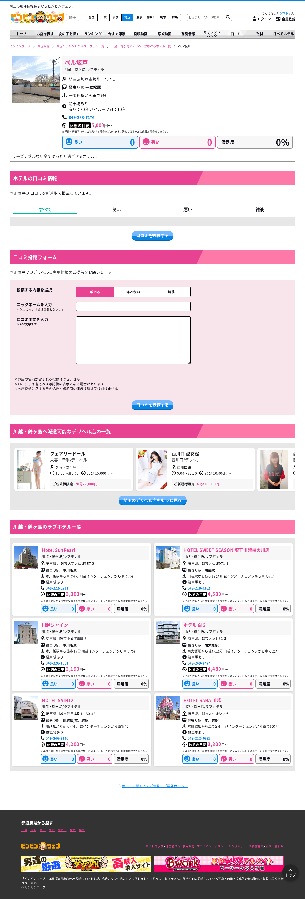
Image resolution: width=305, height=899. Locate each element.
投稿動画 (140, 33)
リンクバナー (238, 846)
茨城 (115, 17)
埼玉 (127, 17)
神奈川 (151, 17)
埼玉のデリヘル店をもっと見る (152, 500)
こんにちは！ (275, 13)
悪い (188, 209)
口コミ (236, 33)
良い (116, 209)
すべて (45, 209)
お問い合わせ (275, 846)
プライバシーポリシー (212, 846)
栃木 (163, 17)
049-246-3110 (57, 738)
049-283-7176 (82, 117)
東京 (139, 17)
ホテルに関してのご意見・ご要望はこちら (155, 785)
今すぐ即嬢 (117, 33)
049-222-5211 (57, 587)
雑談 (259, 209)
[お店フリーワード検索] (227, 17)
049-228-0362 (199, 587)
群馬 (175, 17)
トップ (21, 33)
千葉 (104, 17)
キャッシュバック (212, 34)
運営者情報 (173, 846)
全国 (92, 17)
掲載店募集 (256, 846)
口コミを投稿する (152, 235)
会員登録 (288, 18)
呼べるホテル (283, 33)
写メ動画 (164, 33)
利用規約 (189, 846)
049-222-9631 (199, 738)
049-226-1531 (57, 662)
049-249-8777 (199, 662)
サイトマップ (154, 846)
